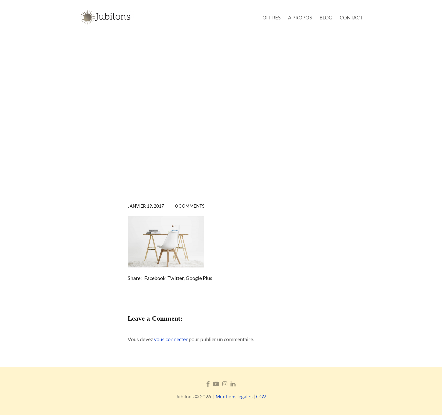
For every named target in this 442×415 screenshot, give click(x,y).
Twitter (176, 278)
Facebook (155, 278)
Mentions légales (234, 396)
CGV (261, 396)
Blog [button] (325, 17)
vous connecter (171, 339)
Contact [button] (351, 17)
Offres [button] (271, 17)
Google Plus (199, 278)
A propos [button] (300, 17)
